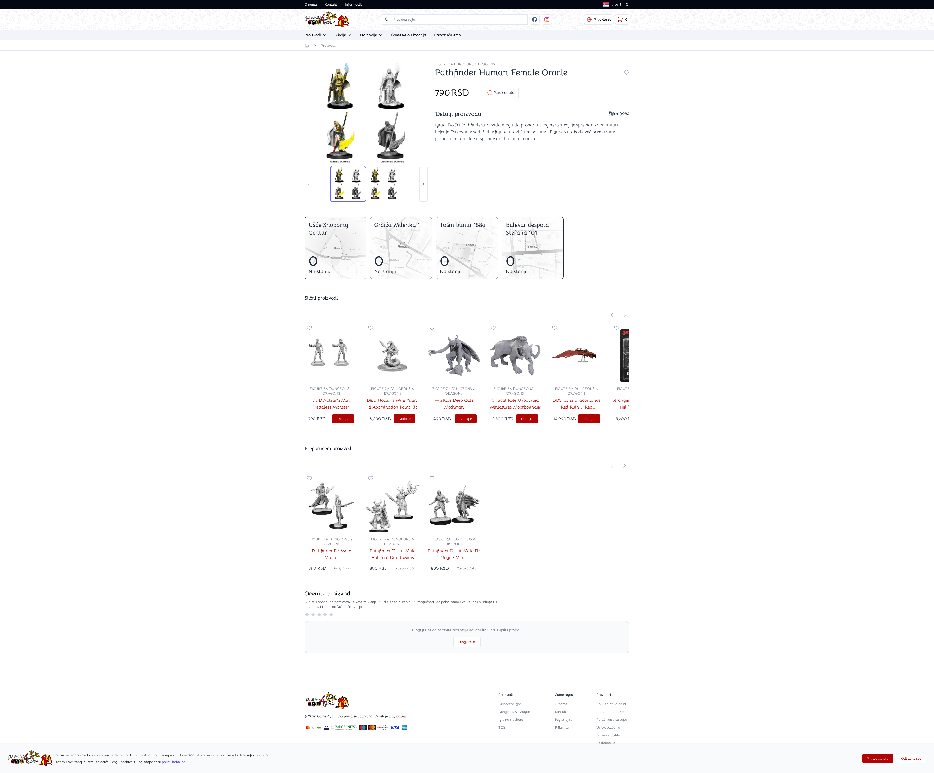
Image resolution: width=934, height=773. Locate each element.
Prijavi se (562, 727)
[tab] (348, 184)
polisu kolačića (173, 762)
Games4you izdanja (408, 35)
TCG (501, 727)
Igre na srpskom (510, 719)
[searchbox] (455, 19)
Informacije (353, 4)
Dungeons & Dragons (514, 712)
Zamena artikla (608, 735)
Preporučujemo (447, 35)
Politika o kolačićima (612, 712)
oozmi (401, 716)
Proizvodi (328, 45)
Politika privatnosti (611, 704)
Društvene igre (509, 704)
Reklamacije (605, 743)
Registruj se (563, 719)
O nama (311, 4)
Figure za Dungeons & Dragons (465, 64)
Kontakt (331, 4)
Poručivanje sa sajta (611, 719)
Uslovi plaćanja (608, 727)
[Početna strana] (307, 45)
